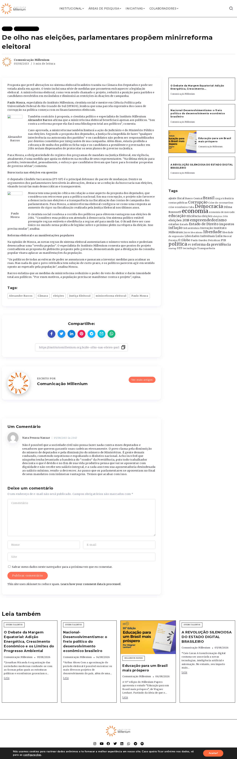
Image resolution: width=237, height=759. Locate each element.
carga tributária (224, 198)
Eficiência (193, 216)
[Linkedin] (121, 743)
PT (189, 244)
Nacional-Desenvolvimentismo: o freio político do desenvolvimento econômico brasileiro (198, 113)
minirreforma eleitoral (111, 295)
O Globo (184, 240)
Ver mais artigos (142, 379)
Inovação (206, 228)
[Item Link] (182, 142)
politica (177, 244)
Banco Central (194, 198)
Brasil (208, 198)
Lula (219, 236)
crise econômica (178, 207)
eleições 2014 (220, 216)
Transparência (206, 248)
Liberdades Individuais (200, 236)
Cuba (191, 207)
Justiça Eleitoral (80, 295)
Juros (187, 232)
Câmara (43, 295)
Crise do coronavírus (220, 202)
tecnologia (189, 248)
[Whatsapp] (128, 743)
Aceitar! (213, 753)
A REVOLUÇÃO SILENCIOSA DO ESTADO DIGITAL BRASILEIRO (207, 637)
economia (195, 211)
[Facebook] (108, 743)
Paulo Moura (16, 102)
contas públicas (178, 202)
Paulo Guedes (199, 240)
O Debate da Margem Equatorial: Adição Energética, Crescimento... (197, 87)
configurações (32, 755)
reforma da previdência (211, 244)
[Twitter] (115, 743)
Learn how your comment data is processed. (91, 584)
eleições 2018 (178, 220)
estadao (173, 224)
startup (172, 248)
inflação (175, 228)
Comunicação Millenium (31, 60)
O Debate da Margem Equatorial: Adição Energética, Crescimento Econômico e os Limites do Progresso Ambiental (29, 641)
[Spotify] (142, 743)
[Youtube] (101, 743)
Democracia (209, 206)
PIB (223, 240)
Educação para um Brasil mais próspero (214, 140)
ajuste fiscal (176, 198)
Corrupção (198, 202)
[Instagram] (94, 743)
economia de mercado (222, 212)
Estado (184, 224)
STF (179, 248)
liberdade (212, 232)
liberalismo (197, 232)
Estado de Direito (204, 224)
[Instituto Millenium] (14, 8)
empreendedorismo (208, 220)
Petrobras (214, 240)
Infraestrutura (191, 228)
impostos (226, 224)
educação (177, 216)
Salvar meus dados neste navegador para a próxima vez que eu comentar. (62, 567)
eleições (58, 295)
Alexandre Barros (40, 120)
